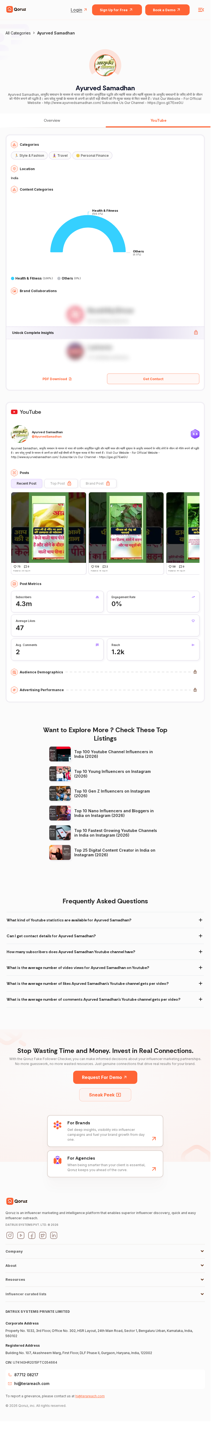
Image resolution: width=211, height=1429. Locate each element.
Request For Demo (102, 1077)
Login (76, 10)
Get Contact (153, 379)
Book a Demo (164, 10)
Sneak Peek (102, 1095)
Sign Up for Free (114, 10)
